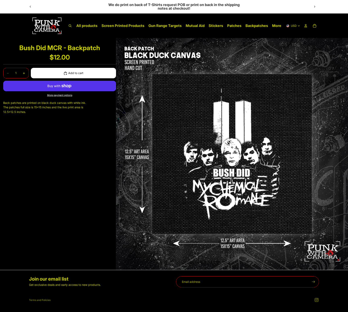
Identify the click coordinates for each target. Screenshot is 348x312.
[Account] (305, 25)
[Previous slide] (30, 6)
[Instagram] (316, 300)
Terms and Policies (40, 300)
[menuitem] (276, 25)
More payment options (59, 95)
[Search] (70, 25)
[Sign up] (313, 282)
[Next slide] (314, 6)
